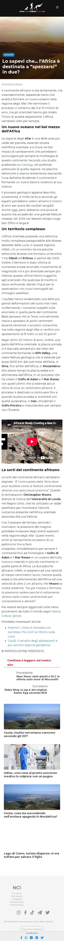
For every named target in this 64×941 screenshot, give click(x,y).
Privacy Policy (17, 905)
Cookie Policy (17, 902)
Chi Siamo (17, 893)
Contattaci (16, 899)
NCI (17, 888)
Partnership (17, 896)
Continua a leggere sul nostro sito (29, 663)
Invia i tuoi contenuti (32, 929)
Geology (27, 164)
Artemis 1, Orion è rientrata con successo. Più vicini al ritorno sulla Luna (31, 632)
